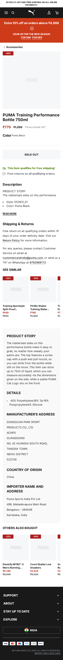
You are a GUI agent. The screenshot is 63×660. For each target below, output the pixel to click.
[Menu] (6, 12)
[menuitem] (47, 653)
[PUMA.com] (31, 12)
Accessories (14, 47)
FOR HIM (26, 37)
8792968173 (38, 262)
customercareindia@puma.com (23, 257)
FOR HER (37, 37)
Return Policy (11, 240)
